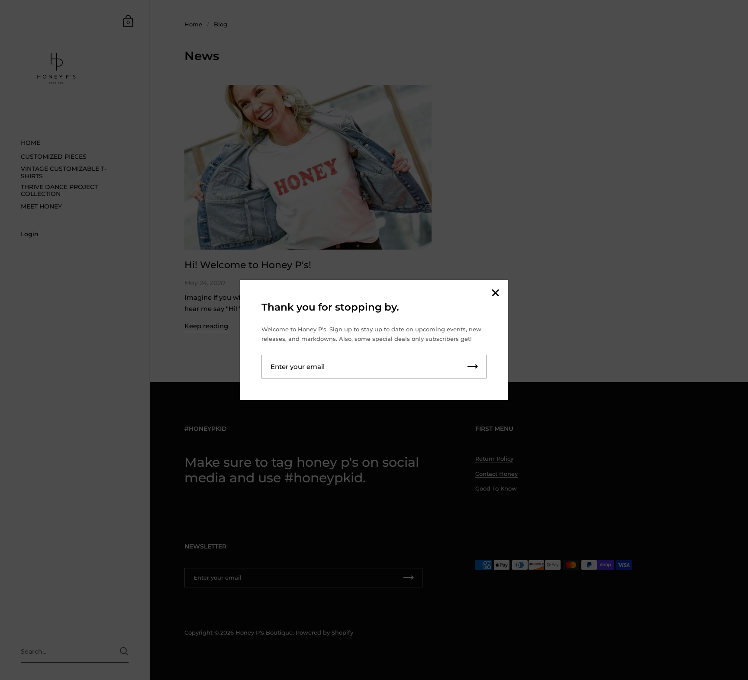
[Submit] (473, 366)
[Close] (495, 293)
